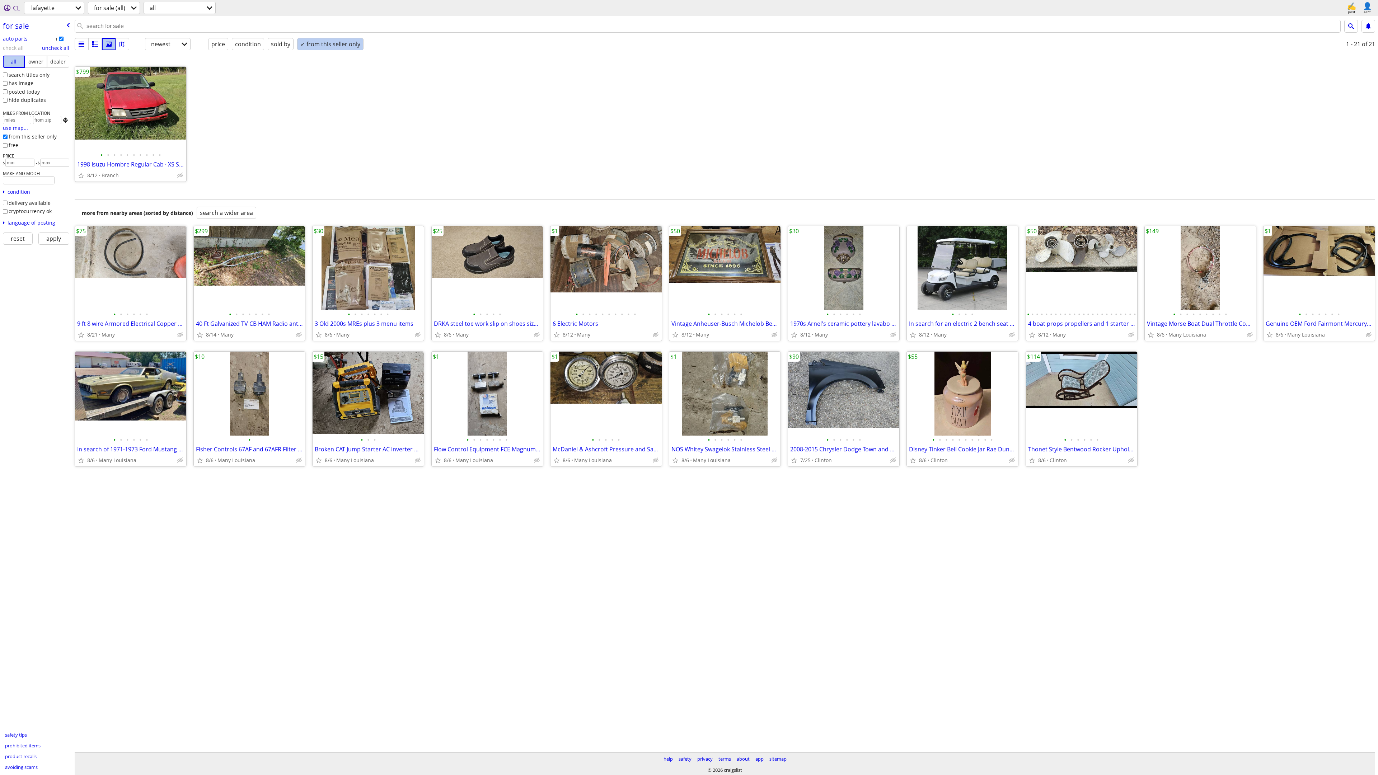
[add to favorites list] (81, 175)
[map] (122, 44)
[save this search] (1368, 26)
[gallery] (109, 44)
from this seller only (33, 136)
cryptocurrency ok (30, 211)
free (13, 145)
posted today (24, 91)
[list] (81, 44)
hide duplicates (27, 100)
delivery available (30, 202)
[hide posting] (180, 175)
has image (21, 83)
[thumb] (95, 44)
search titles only (29, 74)
